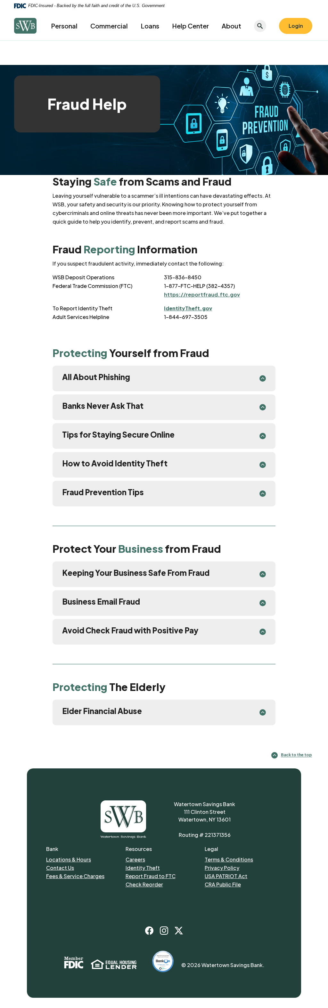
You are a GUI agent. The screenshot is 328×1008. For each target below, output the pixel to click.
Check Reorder (164, 884)
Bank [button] (52, 848)
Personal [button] (64, 26)
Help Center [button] (190, 26)
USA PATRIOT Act (226, 876)
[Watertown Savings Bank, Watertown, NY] (25, 26)
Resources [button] (139, 848)
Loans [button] (150, 26)
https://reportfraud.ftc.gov (202, 294)
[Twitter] (179, 930)
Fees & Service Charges (84, 875)
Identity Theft (162, 867)
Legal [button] (211, 848)
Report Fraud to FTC (162, 875)
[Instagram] (164, 930)
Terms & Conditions (229, 859)
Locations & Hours (68, 859)
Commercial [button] (109, 26)
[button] (164, 378)
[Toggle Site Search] (260, 26)
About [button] (231, 26)
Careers (162, 859)
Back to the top (296, 755)
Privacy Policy (242, 867)
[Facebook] (149, 930)
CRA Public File (223, 884)
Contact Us (60, 867)
